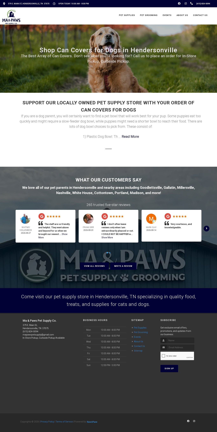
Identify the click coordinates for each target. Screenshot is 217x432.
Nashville (63, 193)
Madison (136, 193)
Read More (130, 137)
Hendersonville (84, 188)
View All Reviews (94, 266)
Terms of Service (64, 421)
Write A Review (123, 266)
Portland (121, 193)
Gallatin (169, 188)
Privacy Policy (47, 421)
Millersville (185, 188)
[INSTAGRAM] (186, 3)
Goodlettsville (151, 188)
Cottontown (103, 193)
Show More (107, 237)
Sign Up (169, 368)
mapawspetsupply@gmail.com (38, 334)
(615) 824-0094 (30, 331)
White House (82, 193)
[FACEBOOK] (179, 3)
